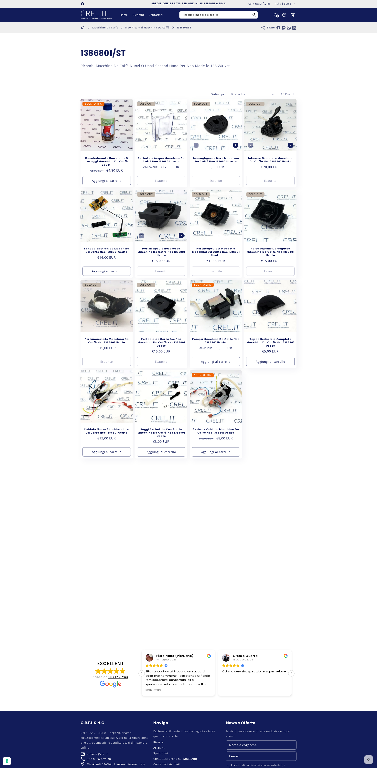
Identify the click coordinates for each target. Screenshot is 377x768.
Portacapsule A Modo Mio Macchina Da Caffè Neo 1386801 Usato (216, 252)
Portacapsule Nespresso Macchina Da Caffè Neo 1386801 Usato (161, 252)
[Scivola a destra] (235, 145)
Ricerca (158, 742)
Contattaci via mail (166, 764)
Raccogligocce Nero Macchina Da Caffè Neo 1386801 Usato (215, 160)
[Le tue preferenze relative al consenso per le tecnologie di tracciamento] (7, 761)
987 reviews (118, 677)
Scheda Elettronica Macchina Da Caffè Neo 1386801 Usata (106, 250)
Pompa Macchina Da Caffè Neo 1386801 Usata (215, 341)
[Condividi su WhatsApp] (289, 28)
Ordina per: (219, 94)
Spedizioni (160, 753)
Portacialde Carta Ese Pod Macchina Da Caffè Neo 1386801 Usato (161, 343)
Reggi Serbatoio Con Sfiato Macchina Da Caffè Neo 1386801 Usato (161, 433)
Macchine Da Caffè (105, 27)
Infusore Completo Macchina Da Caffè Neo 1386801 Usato (270, 160)
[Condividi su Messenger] (283, 28)
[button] (293, 15)
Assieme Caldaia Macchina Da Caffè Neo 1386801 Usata (215, 431)
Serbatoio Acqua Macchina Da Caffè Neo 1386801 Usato (161, 160)
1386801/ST (184, 27)
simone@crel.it (97, 754)
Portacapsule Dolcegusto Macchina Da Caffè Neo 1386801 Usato (270, 252)
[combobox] (218, 14)
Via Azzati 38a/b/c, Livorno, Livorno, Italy (116, 764)
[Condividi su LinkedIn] (294, 28)
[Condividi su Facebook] (278, 28)
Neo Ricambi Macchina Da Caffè (147, 27)
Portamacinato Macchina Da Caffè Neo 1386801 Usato (106, 341)
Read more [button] (153, 690)
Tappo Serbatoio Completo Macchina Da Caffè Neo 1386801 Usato (270, 343)
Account (159, 748)
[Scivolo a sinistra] (196, 145)
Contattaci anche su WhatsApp (175, 759)
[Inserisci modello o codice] (254, 14)
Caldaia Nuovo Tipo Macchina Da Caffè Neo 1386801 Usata (106, 431)
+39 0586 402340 (99, 759)
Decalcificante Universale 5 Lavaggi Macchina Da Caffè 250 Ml (106, 162)
